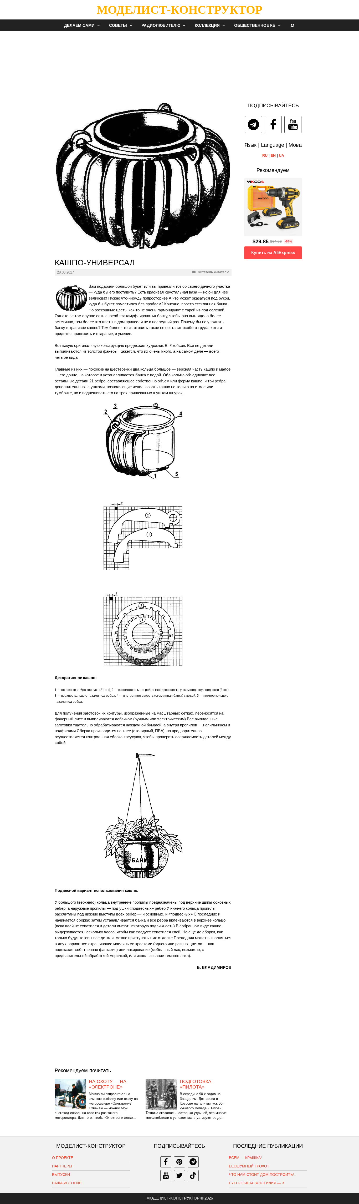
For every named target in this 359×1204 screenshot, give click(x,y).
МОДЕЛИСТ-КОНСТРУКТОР (179, 9)
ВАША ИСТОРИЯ (66, 1183)
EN (273, 155)
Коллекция (207, 25)
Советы (118, 25)
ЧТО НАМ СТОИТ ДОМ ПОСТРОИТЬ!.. (262, 1174)
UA (281, 155)
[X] (179, 1175)
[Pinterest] (179, 1161)
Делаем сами (79, 25)
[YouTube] (292, 124)
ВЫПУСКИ (61, 1174)
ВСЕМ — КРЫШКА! (245, 1158)
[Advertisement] (179, 64)
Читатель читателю (213, 272)
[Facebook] (273, 124)
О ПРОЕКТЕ (62, 1158)
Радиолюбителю (160, 25)
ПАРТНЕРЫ (62, 1166)
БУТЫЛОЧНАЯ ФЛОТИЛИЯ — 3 (256, 1183)
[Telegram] (253, 124)
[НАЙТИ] (292, 25)
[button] (100, 25)
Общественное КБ (254, 25)
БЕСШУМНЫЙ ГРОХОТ (249, 1166)
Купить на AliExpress (273, 252)
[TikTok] (193, 1175)
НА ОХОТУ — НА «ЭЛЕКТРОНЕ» (107, 1084)
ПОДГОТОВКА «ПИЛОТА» (195, 1084)
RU (265, 155)
